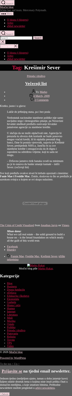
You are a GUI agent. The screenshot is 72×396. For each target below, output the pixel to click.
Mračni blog (6, 7)
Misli (10, 317)
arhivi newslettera (45, 387)
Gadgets (11, 302)
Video (10, 346)
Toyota (11, 339)
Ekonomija (13, 299)
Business (12, 286)
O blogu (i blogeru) (17, 19)
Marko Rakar (45, 268)
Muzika (11, 320)
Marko (43, 91)
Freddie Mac (32, 256)
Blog (9, 283)
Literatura (12, 314)
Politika (11, 327)
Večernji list (36, 83)
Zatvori (4, 394)
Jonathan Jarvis (49, 225)
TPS (9, 342)
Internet (11, 311)
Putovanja (12, 333)
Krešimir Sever (49, 256)
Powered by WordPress (13, 357)
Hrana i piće (13, 305)
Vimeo (65, 225)
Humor (11, 308)
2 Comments (42, 99)
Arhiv (10, 22)
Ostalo (10, 324)
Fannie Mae (17, 256)
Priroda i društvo (36, 76)
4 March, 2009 (41, 95)
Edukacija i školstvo (18, 295)
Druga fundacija (16, 289)
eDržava (11, 292)
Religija (11, 336)
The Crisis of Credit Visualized (17, 225)
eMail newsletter (16, 26)
